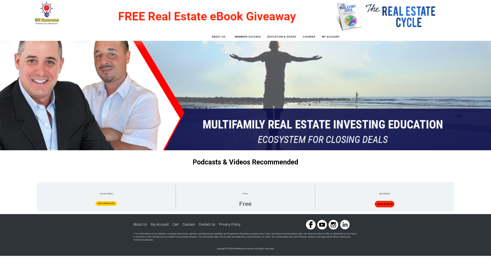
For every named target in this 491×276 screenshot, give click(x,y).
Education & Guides (281, 36)
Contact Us (207, 224)
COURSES (309, 36)
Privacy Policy (230, 224)
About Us (218, 36)
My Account (331, 36)
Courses (189, 224)
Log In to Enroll (384, 204)
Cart (176, 224)
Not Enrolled (106, 203)
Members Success (248, 36)
